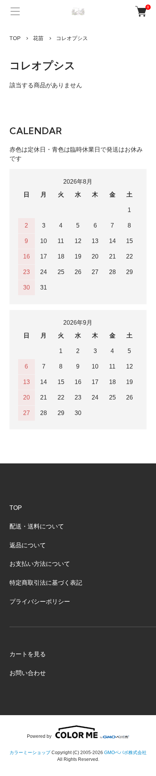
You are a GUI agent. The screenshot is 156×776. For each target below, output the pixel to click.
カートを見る (27, 654)
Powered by (39, 736)
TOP (14, 38)
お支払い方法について (39, 564)
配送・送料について (36, 526)
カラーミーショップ (29, 752)
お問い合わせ (27, 673)
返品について (27, 545)
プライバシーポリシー (39, 601)
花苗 (38, 38)
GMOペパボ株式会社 (125, 752)
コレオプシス (72, 38)
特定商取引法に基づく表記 (45, 582)
